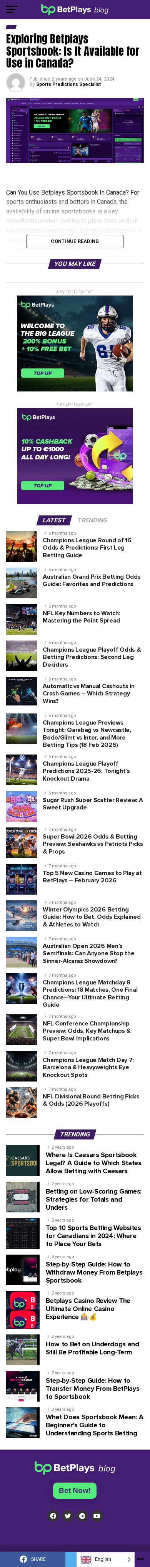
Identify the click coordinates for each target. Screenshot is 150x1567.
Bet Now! (75, 1490)
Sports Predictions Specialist (68, 84)
